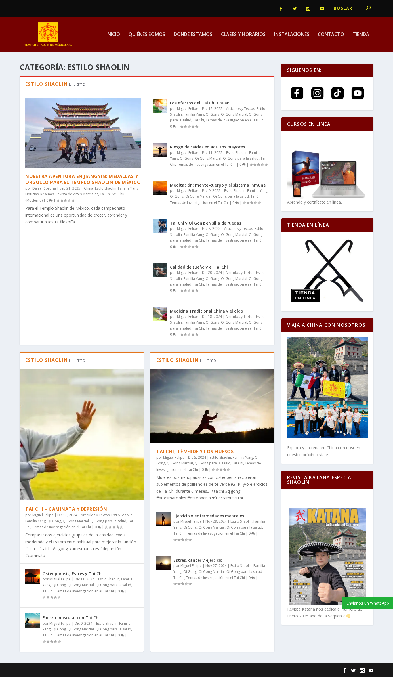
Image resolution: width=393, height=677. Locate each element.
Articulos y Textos (240, 108)
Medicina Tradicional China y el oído (206, 311)
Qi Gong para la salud (241, 158)
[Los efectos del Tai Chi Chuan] (160, 106)
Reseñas (47, 194)
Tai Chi (105, 194)
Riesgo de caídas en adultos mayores (207, 147)
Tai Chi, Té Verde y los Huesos (195, 451)
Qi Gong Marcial (234, 114)
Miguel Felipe (187, 108)
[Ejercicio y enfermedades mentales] (163, 519)
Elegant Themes (59, 670)
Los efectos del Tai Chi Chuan (200, 103)
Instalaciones (291, 34)
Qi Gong (212, 114)
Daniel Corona (44, 188)
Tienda (361, 34)
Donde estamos (193, 34)
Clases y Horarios (243, 34)
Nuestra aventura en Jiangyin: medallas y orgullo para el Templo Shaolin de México (83, 179)
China (88, 188)
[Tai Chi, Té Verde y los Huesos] (212, 406)
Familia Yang (128, 188)
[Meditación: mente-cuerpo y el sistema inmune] (160, 188)
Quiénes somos (147, 34)
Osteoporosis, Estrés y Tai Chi (73, 573)
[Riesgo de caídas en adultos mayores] (160, 150)
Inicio (113, 34)
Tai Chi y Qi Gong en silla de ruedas (205, 223)
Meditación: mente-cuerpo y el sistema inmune (218, 185)
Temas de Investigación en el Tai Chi (235, 120)
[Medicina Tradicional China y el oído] (160, 314)
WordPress (117, 670)
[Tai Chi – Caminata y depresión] (82, 435)
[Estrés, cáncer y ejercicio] (163, 563)
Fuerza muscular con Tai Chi (71, 617)
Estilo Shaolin (105, 188)
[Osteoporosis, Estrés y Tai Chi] (32, 576)
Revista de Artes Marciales (77, 194)
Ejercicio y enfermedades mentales (208, 516)
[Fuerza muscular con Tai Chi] (32, 620)
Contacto (331, 34)
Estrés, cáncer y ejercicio (197, 560)
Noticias (32, 194)
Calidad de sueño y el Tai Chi (199, 267)
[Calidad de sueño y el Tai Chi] (160, 270)
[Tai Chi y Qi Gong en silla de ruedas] (160, 226)
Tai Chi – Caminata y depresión (66, 509)
